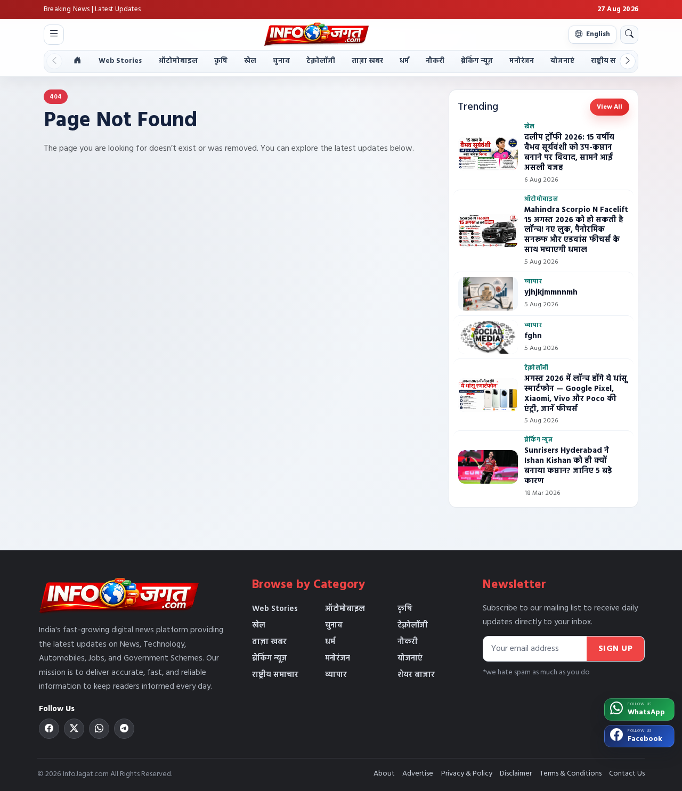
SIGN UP (615, 649)
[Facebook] (49, 729)
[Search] (629, 35)
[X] (74, 729)
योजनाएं (562, 61)
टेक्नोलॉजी (320, 61)
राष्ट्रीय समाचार (612, 61)
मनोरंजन (521, 61)
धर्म (404, 61)
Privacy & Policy (466, 774)
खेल (250, 61)
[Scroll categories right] (628, 61)
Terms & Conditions (571, 774)
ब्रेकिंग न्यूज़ (477, 61)
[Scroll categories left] (54, 61)
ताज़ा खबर (367, 61)
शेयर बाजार (416, 674)
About (384, 774)
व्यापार (336, 674)
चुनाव (281, 61)
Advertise (417, 774)
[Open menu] (54, 35)
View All (609, 107)
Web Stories (120, 61)
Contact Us (627, 774)
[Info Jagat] (316, 34)
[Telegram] (124, 729)
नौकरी (435, 61)
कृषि (221, 61)
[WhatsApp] (99, 729)
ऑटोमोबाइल (178, 61)
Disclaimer (516, 774)
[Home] (77, 61)
